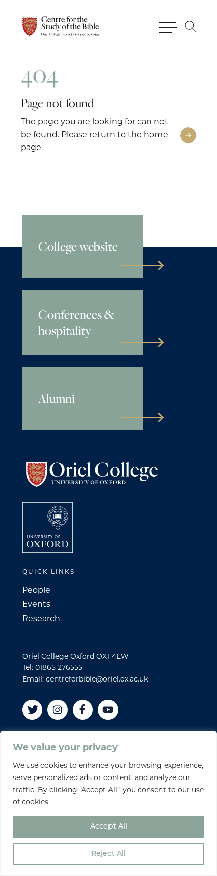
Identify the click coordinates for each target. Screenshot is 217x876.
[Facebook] (83, 710)
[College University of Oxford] (47, 527)
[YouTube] (108, 710)
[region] (108, 803)
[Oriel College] (61, 26)
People (36, 590)
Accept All (108, 827)
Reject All (108, 854)
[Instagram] (57, 710)
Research (41, 618)
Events (36, 604)
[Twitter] (32, 710)
